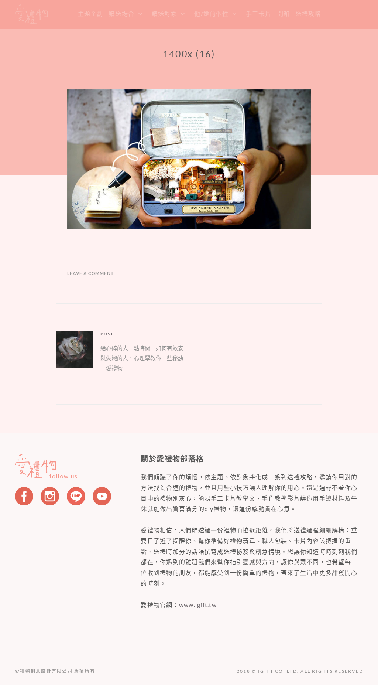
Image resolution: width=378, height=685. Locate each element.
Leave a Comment (90, 273)
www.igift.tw (198, 604)
